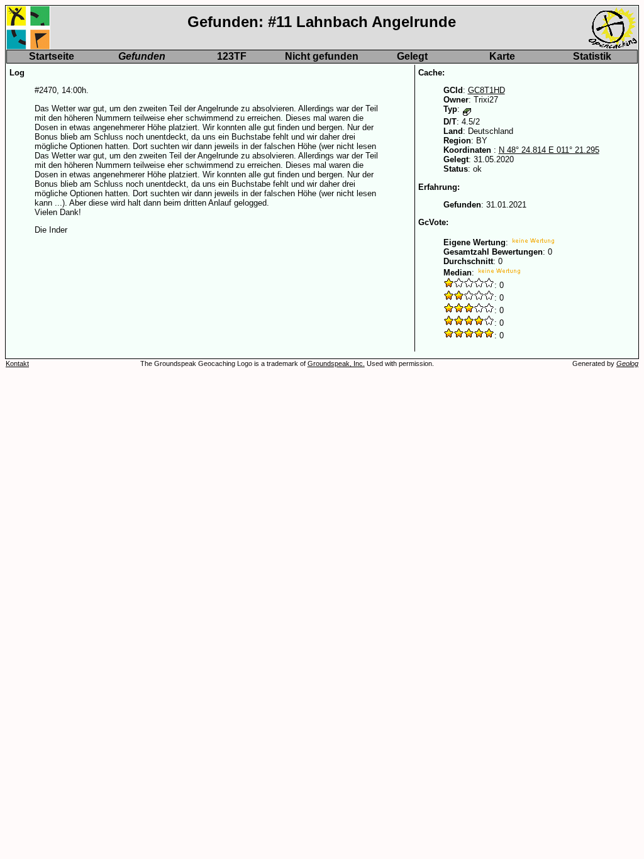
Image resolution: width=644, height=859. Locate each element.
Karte (502, 56)
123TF (232, 56)
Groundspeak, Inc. (336, 363)
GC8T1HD (486, 90)
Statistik (592, 56)
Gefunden (141, 56)
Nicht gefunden (321, 56)
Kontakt (17, 363)
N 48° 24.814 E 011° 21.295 (549, 150)
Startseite (51, 56)
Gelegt (412, 56)
